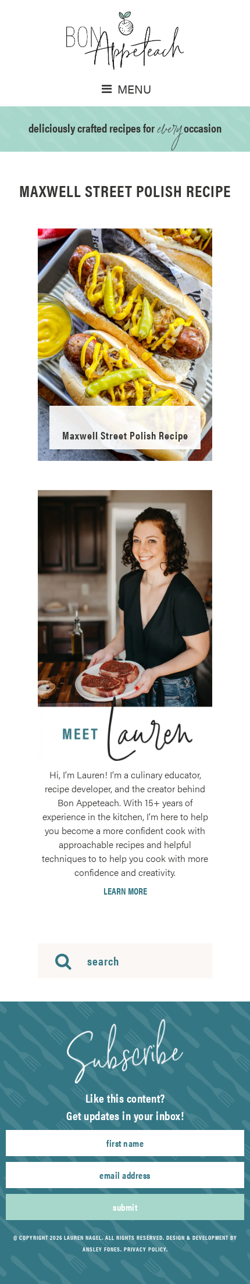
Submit (125, 1207)
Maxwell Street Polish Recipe (125, 435)
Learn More (125, 891)
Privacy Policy (145, 1249)
